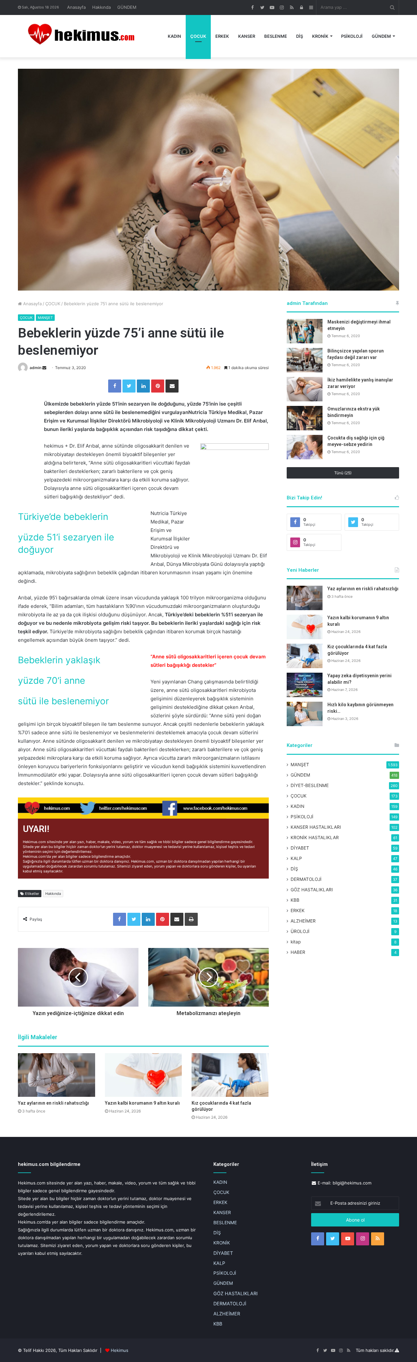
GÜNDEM (127, 7)
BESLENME (275, 36)
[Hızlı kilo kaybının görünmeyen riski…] (305, 714)
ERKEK (222, 36)
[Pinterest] (157, 386)
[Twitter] (129, 386)
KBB (295, 900)
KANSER (246, 36)
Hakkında (101, 7)
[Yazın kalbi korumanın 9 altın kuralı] (143, 1075)
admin (35, 367)
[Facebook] (114, 386)
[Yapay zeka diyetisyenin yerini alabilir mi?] (305, 685)
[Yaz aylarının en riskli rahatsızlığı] (56, 1075)
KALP (296, 858)
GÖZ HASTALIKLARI (312, 889)
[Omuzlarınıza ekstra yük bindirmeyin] (305, 418)
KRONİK (320, 36)
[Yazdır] (191, 919)
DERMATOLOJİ (306, 879)
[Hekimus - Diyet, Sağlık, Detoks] (84, 36)
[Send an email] (44, 367)
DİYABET (300, 848)
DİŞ (299, 36)
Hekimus (119, 1350)
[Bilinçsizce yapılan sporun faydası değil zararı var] (305, 360)
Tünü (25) (343, 472)
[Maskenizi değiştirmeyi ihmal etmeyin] (305, 331)
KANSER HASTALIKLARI (316, 827)
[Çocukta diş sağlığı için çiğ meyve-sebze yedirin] (305, 447)
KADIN (174, 36)
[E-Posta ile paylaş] (172, 386)
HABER (298, 952)
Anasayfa (76, 7)
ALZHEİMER (303, 921)
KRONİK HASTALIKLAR (315, 837)
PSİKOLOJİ (352, 36)
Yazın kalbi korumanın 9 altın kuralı (142, 1103)
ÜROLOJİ (300, 931)
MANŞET (45, 317)
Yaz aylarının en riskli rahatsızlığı (53, 1103)
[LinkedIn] (143, 386)
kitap (296, 941)
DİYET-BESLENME (310, 785)
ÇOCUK (198, 36)
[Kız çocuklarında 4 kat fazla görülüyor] (230, 1075)
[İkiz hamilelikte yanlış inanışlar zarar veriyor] (305, 389)
